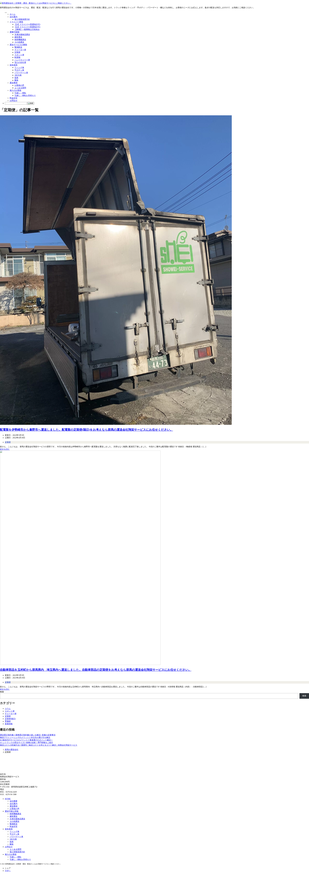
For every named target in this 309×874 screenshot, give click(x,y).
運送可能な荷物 (11, 811)
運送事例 (13, 83)
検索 (2, 692)
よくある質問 (20, 88)
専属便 (8, 721)
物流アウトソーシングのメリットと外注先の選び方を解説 (25, 737)
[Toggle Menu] (6, 12)
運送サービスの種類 (18, 45)
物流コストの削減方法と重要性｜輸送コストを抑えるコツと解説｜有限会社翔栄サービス (38, 745)
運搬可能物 (14, 32)
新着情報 (9, 724)
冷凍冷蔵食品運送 (22, 34)
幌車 (16, 80)
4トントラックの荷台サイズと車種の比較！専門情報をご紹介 (26, 743)
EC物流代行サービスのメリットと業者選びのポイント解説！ (26, 740)
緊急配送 (18, 47)
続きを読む (5, 449)
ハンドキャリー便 (22, 60)
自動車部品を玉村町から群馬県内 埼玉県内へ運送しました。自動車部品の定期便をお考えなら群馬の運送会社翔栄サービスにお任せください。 (95, 669)
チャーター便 (20, 50)
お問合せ (13, 100)
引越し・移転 (20, 93)
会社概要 (13, 801)
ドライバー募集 (16, 22)
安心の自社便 (20, 62)
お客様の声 (19, 85)
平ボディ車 (19, 70)
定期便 (17, 52)
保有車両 (13, 65)
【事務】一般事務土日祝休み (27, 29)
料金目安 (13, 98)
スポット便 (19, 55)
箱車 (16, 78)
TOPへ (8, 871)
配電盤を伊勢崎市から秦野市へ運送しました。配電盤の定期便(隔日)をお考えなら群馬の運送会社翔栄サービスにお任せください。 (86, 429)
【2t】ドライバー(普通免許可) (27, 24)
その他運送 (19, 42)
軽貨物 (17, 57)
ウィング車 (19, 67)
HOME (8, 799)
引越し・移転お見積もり (25, 95)
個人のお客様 (15, 90)
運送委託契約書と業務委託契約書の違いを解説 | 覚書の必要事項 (27, 735)
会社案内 (13, 17)
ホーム (12, 14)
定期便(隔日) (10, 719)
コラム (8, 709)
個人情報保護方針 (22, 19)
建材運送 (18, 37)
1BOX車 (18, 75)
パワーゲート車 (21, 73)
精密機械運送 (20, 40)
